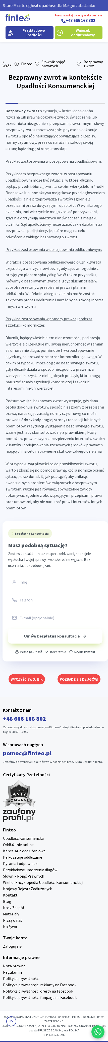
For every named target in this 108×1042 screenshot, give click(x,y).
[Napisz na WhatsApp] (97, 1031)
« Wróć (7, 64)
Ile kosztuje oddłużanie (22, 857)
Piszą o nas (12, 920)
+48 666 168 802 (80, 20)
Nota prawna (14, 965)
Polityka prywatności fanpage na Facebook (40, 997)
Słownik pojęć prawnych (53, 64)
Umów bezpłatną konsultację (52, 636)
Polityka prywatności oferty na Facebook (38, 991)
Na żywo (10, 926)
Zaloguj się (12, 946)
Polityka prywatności (21, 978)
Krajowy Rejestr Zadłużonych (27, 888)
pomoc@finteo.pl (27, 753)
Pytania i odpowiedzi (20, 863)
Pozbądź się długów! (79, 679)
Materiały (11, 913)
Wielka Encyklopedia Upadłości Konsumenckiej (43, 882)
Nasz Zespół (13, 907)
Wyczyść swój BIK (27, 679)
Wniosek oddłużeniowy (83, 32)
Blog (7, 901)
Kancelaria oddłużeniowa (24, 850)
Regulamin (12, 972)
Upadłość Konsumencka (23, 838)
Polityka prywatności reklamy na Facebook (39, 984)
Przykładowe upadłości (34, 32)
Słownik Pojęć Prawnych (23, 876)
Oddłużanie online (18, 844)
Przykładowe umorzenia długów (30, 869)
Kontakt (10, 895)
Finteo (26, 64)
